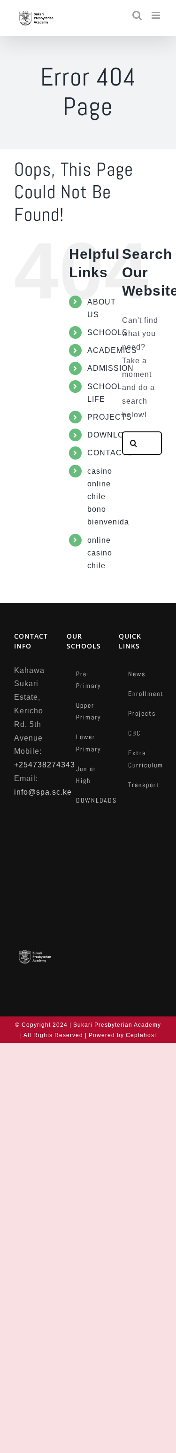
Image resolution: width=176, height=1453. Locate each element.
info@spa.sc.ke (43, 792)
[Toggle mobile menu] (157, 15)
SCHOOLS (107, 332)
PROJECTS (109, 417)
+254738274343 (44, 765)
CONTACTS (110, 453)
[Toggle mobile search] (137, 15)
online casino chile (99, 553)
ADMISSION (110, 368)
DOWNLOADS (114, 435)
